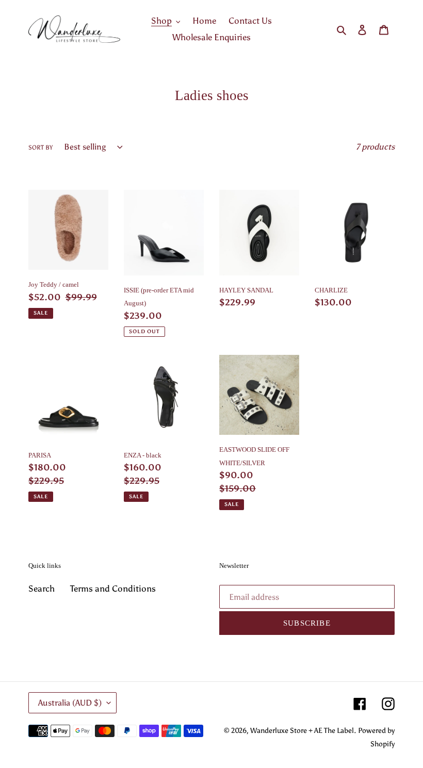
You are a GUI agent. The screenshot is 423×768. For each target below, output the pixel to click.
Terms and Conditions (113, 588)
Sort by (40, 147)
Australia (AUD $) (70, 703)
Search (41, 588)
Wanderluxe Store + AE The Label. (303, 730)
